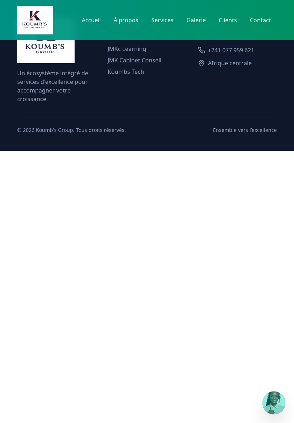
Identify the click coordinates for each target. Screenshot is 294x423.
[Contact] (273, 402)
